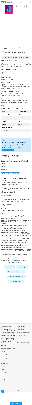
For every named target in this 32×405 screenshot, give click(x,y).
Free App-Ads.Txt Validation (7, 386)
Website (3, 166)
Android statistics (21, 329)
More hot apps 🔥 (16, 403)
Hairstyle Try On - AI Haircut (7, 358)
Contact (3, 366)
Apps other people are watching (16, 271)
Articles (3, 379)
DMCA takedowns (5, 376)
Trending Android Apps (22, 335)
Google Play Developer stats (23, 332)
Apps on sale (9, 267)
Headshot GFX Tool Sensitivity (8, 354)
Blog (2, 382)
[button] (16, 169)
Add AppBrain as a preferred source (11, 173)
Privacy (2, 369)
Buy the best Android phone (23, 342)
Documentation (4, 372)
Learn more (17, 147)
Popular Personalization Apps (16, 276)
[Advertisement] (16, 30)
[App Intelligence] (2, 391)
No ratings (20, 118)
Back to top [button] (28, 392)
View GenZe (3, 351)
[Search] (29, 2)
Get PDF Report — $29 (8, 150)
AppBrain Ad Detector (15, 260)
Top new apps (22, 267)
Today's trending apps (16, 281)
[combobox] (22, 2)
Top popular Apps (21, 339)
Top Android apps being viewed (8, 348)
